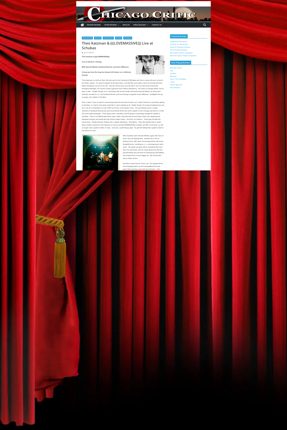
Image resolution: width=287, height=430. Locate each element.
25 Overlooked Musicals (178, 50)
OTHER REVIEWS (110, 25)
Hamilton (173, 73)
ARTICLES (126, 25)
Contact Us (157, 25)
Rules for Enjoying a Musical (180, 47)
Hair (171, 71)
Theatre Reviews (94, 25)
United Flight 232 (176, 85)
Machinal (173, 76)
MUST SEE (98, 38)
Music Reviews (87, 38)
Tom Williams (90, 52)
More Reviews (175, 87)
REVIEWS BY (127, 38)
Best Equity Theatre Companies (181, 53)
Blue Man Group (176, 68)
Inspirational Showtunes (178, 41)
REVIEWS (118, 38)
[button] (118, 24)
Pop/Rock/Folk (108, 38)
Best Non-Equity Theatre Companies (183, 56)
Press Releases (139, 25)
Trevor (172, 82)
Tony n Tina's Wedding (178, 79)
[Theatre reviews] (143, 8)
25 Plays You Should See (179, 44)
